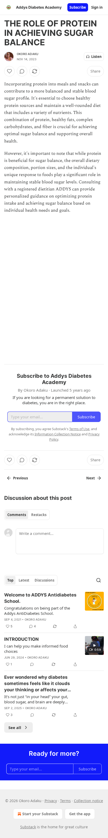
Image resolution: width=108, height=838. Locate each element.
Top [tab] (10, 580)
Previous (20, 478)
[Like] (9, 71)
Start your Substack (40, 813)
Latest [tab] (24, 580)
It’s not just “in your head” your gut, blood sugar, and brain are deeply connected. (36, 699)
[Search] (98, 580)
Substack (28, 826)
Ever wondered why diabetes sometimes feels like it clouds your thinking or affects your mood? (37, 684)
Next (90, 478)
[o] (94, 645)
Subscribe (77, 7)
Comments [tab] (16, 514)
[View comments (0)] (22, 71)
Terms (65, 800)
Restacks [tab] (38, 514)
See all (14, 727)
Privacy (51, 800)
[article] (54, 610)
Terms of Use (79, 428)
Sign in (97, 7)
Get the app (79, 813)
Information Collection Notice (58, 434)
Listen (96, 56)
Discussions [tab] (44, 580)
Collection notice (88, 800)
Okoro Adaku (27, 54)
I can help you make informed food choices (36, 648)
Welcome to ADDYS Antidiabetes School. (40, 598)
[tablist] (27, 515)
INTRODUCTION (21, 639)
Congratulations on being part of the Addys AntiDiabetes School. (37, 610)
